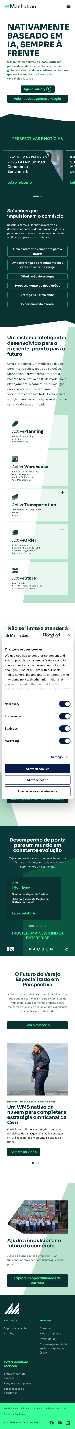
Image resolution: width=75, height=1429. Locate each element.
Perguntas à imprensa (18, 1383)
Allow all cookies (37, 768)
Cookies (61, 1408)
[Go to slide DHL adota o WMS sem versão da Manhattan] (37, 1163)
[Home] (20, 6)
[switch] (64, 716)
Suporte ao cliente (15, 1328)
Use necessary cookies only (37, 791)
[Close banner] (69, 635)
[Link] (52, 1422)
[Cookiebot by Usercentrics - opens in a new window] (44, 635)
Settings (57, 757)
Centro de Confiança (15, 1414)
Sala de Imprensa (51, 1333)
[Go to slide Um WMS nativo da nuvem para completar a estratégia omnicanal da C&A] (33, 1163)
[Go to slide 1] (36, 196)
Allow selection (37, 780)
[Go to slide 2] (41, 196)
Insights (9, 1333)
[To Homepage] (11, 1309)
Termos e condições (43, 1408)
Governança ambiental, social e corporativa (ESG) (54, 1348)
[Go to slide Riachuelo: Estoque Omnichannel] (42, 1163)
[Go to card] (37, 926)
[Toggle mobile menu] (68, 6)
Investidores (47, 1339)
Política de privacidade (16, 1408)
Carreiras (45, 1328)
